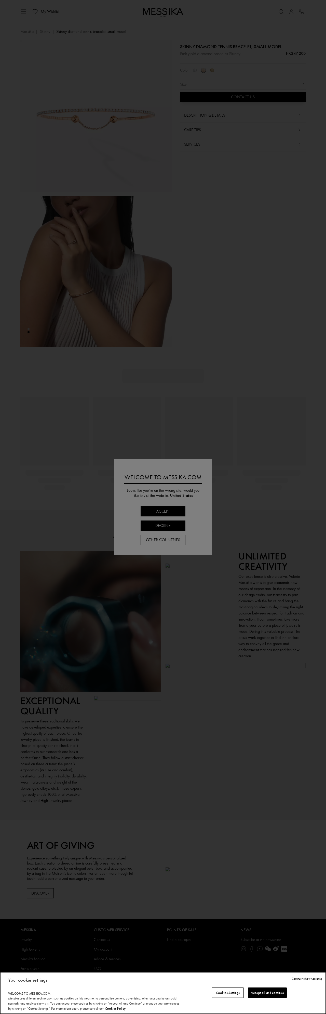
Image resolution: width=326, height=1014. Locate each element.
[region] (163, 993)
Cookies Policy (115, 1008)
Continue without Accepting (307, 978)
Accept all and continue (267, 992)
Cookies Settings (228, 992)
